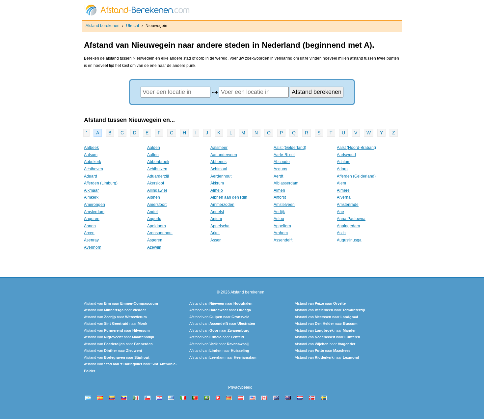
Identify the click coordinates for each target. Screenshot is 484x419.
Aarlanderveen (223, 155)
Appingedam (348, 226)
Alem (341, 183)
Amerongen (94, 204)
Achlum (343, 161)
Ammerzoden (222, 204)
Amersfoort (157, 204)
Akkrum (217, 183)
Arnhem (281, 233)
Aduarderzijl (158, 176)
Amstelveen (284, 204)
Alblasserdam (286, 183)
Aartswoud (346, 155)
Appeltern (282, 226)
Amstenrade (348, 204)
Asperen (154, 240)
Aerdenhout (220, 176)
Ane (340, 212)
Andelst (217, 212)
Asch (341, 233)
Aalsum (90, 155)
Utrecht (132, 25)
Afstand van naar (121, 303)
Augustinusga (349, 240)
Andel (152, 212)
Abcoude (282, 161)
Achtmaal (218, 169)
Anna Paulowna (351, 218)
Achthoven (93, 169)
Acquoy (280, 169)
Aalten (153, 155)
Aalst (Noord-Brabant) (356, 147)
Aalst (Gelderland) (290, 147)
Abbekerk (92, 161)
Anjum (216, 218)
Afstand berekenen (103, 25)
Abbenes (218, 161)
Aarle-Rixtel (284, 155)
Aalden (153, 147)
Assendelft (283, 240)
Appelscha (219, 226)
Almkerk (91, 197)
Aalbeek (91, 147)
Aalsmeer (219, 147)
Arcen (89, 233)
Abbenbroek (158, 161)
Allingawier (157, 190)
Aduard (90, 176)
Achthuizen (157, 169)
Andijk (279, 212)
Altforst (280, 197)
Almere (343, 190)
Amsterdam (94, 212)
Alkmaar (91, 190)
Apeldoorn (156, 226)
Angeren (91, 218)
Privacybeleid (240, 387)
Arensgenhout (160, 233)
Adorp (342, 169)
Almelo (216, 190)
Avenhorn (92, 247)
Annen (90, 226)
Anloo (279, 218)
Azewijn (154, 247)
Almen (279, 190)
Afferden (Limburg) (101, 183)
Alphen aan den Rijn (228, 197)
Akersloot (155, 183)
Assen (216, 240)
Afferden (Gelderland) (356, 176)
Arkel (215, 233)
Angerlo (154, 218)
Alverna (344, 197)
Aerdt (278, 176)
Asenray (91, 240)
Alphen (153, 197)
